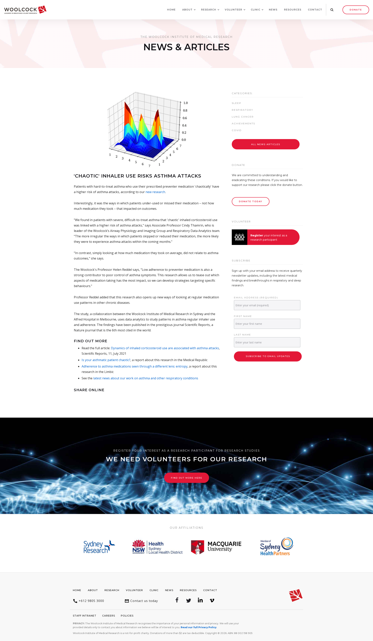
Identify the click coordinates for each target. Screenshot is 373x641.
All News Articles (265, 144)
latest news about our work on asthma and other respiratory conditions (145, 378)
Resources (292, 9)
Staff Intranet (84, 615)
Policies (127, 615)
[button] (187, 10)
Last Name (242, 334)
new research (155, 192)
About (93, 590)
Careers (108, 615)
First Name (243, 316)
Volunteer (134, 590)
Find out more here (186, 477)
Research (112, 590)
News (273, 9)
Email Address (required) (256, 297)
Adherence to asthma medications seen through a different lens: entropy (134, 366)
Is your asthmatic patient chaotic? (106, 360)
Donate (356, 9)
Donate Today (250, 201)
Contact (315, 9)
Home (171, 9)
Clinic (154, 590)
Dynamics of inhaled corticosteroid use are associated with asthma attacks (165, 348)
